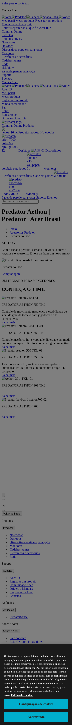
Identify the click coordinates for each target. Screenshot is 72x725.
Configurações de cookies (36, 704)
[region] (36, 684)
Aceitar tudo (36, 717)
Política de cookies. (22, 695)
